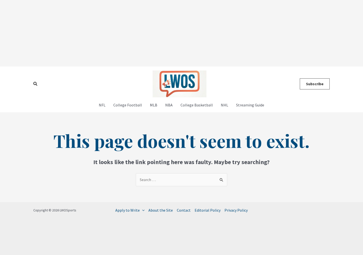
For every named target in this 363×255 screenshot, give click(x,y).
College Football (127, 104)
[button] (35, 84)
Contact (184, 210)
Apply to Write (127, 210)
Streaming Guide (250, 104)
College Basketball (197, 104)
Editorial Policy (208, 210)
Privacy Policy (236, 210)
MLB (153, 104)
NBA (169, 104)
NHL (224, 104)
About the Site (160, 210)
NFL (102, 104)
